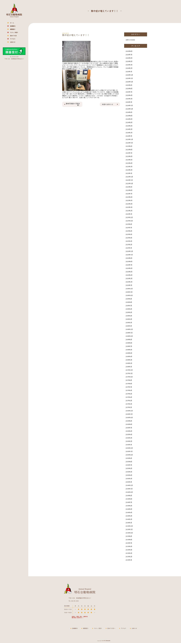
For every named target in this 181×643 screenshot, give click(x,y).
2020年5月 (129, 271)
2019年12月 (129, 288)
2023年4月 (129, 163)
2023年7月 (129, 153)
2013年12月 (129, 526)
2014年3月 (129, 516)
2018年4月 (129, 356)
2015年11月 (129, 451)
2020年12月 (129, 251)
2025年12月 (129, 75)
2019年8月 (129, 302)
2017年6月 (129, 390)
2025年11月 (129, 78)
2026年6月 (129, 58)
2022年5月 (129, 200)
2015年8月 (129, 461)
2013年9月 (129, 536)
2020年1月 (129, 285)
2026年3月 (129, 64)
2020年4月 (129, 275)
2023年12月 (129, 139)
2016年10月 (129, 417)
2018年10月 (129, 336)
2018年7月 (129, 346)
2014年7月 (129, 502)
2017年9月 (129, 380)
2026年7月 (129, 54)
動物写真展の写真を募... (73, 104)
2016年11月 (129, 414)
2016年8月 (129, 424)
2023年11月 (129, 142)
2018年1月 (129, 366)
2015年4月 (129, 475)
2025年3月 (129, 98)
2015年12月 (129, 448)
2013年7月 (129, 543)
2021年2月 (129, 244)
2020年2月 (129, 282)
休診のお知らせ (107, 104)
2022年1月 (129, 214)
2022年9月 (129, 187)
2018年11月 (129, 332)
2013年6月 (129, 546)
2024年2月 (129, 132)
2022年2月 (129, 210)
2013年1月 (129, 560)
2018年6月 (129, 349)
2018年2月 (129, 363)
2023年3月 (129, 166)
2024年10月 (129, 109)
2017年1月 (129, 407)
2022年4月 (129, 204)
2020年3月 (129, 278)
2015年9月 (129, 458)
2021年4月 (129, 237)
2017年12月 (129, 370)
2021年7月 (129, 227)
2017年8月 (129, 383)
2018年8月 (129, 343)
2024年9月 (129, 112)
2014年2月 (129, 519)
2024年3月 (129, 129)
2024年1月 (129, 136)
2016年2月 (129, 441)
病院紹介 (12, 29)
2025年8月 (129, 88)
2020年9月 (129, 258)
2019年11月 (129, 292)
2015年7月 (129, 465)
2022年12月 (129, 176)
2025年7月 (129, 92)
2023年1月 (129, 173)
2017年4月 (129, 397)
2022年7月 (129, 193)
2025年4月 (129, 95)
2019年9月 (129, 299)
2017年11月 (129, 373)
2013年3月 (129, 553)
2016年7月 (129, 427)
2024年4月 (129, 126)
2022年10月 (129, 183)
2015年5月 (129, 471)
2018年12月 (129, 329)
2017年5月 (129, 393)
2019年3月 (129, 319)
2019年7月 (129, 305)
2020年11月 (129, 254)
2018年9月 (129, 339)
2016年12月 (129, 410)
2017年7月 (129, 387)
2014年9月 (129, 495)
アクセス (12, 39)
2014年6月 (129, 505)
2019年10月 (129, 295)
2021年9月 (129, 224)
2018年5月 (129, 353)
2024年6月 (129, 119)
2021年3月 (129, 241)
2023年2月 (129, 170)
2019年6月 (129, 309)
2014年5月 (129, 509)
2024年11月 (129, 105)
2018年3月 (129, 360)
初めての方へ (111, 628)
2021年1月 (129, 248)
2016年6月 (129, 431)
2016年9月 (129, 421)
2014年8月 (129, 499)
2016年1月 (129, 444)
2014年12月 (129, 485)
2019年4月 (129, 315)
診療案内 (12, 26)
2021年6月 (129, 231)
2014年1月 (129, 522)
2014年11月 (129, 488)
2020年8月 (129, 261)
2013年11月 (129, 529)
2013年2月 (129, 556)
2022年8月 (129, 190)
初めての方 (13, 36)
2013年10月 (129, 533)
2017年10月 (129, 377)
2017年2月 (129, 404)
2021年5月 (129, 234)
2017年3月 (129, 400)
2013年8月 (129, 539)
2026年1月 (129, 71)
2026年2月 (129, 68)
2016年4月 (129, 434)
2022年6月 (129, 197)
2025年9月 (129, 85)
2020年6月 (129, 268)
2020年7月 (129, 265)
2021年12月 (129, 217)
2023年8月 (129, 149)
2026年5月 (129, 61)
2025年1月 (129, 102)
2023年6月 (129, 156)
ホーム (12, 23)
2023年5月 (129, 159)
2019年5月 (129, 312)
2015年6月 (129, 468)
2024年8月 (129, 115)
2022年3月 (129, 207)
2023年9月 (129, 146)
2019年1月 (129, 326)
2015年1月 (129, 482)
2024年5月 (129, 122)
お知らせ (12, 42)
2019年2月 (129, 322)
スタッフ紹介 (14, 32)
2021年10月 (129, 220)
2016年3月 (129, 438)
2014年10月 (129, 492)
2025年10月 (129, 81)
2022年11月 (129, 180)
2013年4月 (129, 549)
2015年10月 (129, 455)
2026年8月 (129, 51)
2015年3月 (129, 478)
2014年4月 (129, 512)
